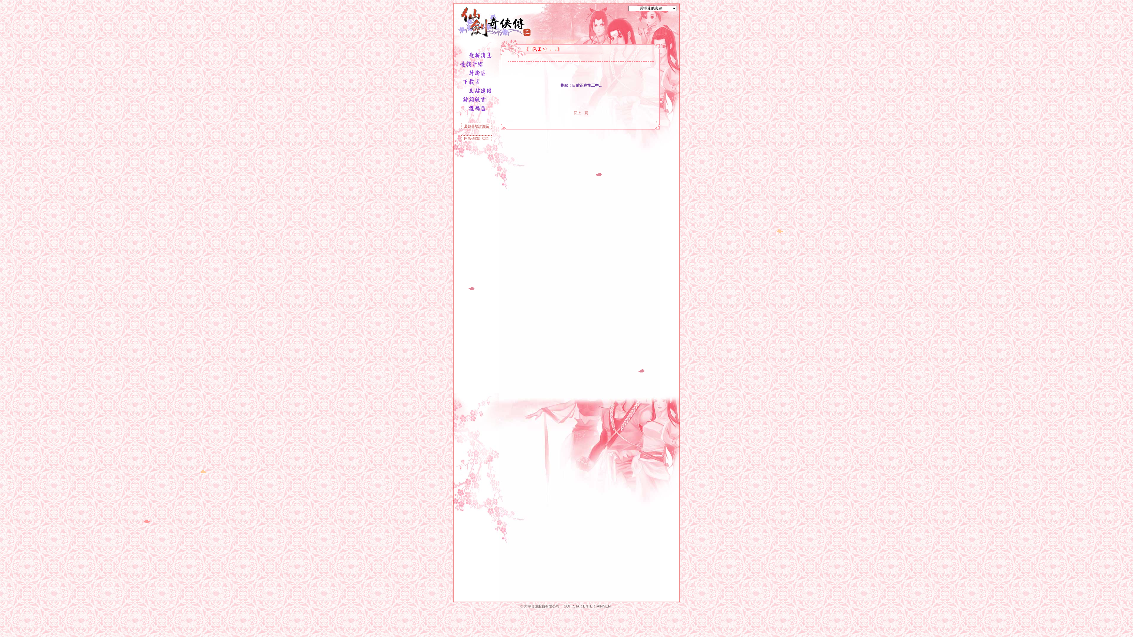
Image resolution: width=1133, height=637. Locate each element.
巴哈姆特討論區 (476, 139)
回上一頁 (581, 113)
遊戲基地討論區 (476, 126)
